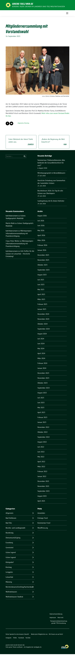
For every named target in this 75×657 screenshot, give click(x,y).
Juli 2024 (41, 339)
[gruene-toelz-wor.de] (8, 5)
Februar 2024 (42, 363)
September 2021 (44, 491)
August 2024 (42, 334)
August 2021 (42, 496)
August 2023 (42, 393)
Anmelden (41, 513)
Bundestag (9, 533)
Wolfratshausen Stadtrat (14, 597)
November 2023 (43, 378)
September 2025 (44, 270)
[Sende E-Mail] (11, 123)
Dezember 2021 (43, 481)
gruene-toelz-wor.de (22, 3)
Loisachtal (9, 577)
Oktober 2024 (42, 324)
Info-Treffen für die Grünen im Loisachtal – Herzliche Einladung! (20, 253)
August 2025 (42, 275)
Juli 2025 (41, 280)
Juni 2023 (41, 402)
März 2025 (41, 299)
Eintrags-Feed (43, 518)
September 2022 (44, 437)
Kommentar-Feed (44, 523)
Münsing (26, 123)
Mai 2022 (41, 457)
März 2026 (41, 240)
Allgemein (21, 123)
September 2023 (44, 388)
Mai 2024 (41, 348)
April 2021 (41, 501)
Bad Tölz (9, 523)
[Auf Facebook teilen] (7, 123)
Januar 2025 (42, 309)
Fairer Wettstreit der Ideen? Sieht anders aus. (21, 142)
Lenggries (9, 572)
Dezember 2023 (43, 373)
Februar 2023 (42, 417)
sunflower (20, 647)
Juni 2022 (41, 452)
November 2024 (43, 319)
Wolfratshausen (11, 592)
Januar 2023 (42, 422)
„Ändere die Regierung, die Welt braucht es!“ (53, 142)
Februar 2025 (42, 304)
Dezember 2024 (43, 314)
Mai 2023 (41, 407)
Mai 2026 (41, 230)
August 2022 (42, 442)
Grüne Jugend (11, 552)
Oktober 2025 (42, 265)
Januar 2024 (42, 368)
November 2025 (43, 260)
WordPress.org (43, 528)
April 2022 (41, 461)
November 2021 (43, 486)
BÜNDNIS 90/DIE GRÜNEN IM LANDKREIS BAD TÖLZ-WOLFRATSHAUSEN (38, 6)
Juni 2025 (41, 284)
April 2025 (41, 294)
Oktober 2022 (42, 432)
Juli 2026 (41, 221)
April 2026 (41, 235)
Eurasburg (9, 542)
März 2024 (41, 358)
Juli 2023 (41, 398)
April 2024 (41, 353)
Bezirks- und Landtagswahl (15, 528)
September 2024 (44, 329)
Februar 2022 (42, 471)
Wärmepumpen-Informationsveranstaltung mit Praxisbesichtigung (19, 233)
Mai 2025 (41, 289)
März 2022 (41, 466)
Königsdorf (10, 562)
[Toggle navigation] (67, 13)
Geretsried (9, 547)
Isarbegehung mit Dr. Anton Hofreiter (51, 201)
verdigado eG (37, 647)
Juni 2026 (41, 225)
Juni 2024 (41, 343)
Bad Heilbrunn (11, 518)
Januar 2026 (42, 250)
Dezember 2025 (43, 255)
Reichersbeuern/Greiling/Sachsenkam (19, 587)
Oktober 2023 (42, 383)
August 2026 (42, 216)
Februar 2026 (42, 245)
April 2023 (41, 412)
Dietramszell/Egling (13, 538)
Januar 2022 (42, 476)
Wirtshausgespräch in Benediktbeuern (51, 173)
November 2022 (43, 427)
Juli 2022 (41, 447)
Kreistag (9, 567)
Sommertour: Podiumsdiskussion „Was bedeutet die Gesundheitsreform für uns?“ (51, 162)
